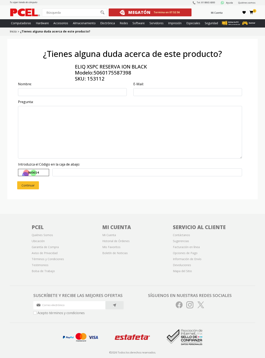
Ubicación (38, 241)
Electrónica (107, 23)
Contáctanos (181, 235)
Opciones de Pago (185, 253)
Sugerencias (181, 241)
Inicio (13, 31)
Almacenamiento (84, 23)
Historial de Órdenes (116, 241)
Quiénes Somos (42, 235)
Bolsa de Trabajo (43, 271)
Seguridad (211, 23)
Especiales (193, 23)
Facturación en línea (186, 247)
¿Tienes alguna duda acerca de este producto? (55, 31)
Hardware (42, 23)
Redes (124, 23)
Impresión (175, 23)
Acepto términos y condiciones (61, 313)
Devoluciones (182, 265)
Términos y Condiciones (48, 259)
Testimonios (40, 265)
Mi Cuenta (217, 12)
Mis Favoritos (111, 247)
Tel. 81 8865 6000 (206, 2)
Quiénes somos (246, 2)
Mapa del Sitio (182, 271)
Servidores (156, 23)
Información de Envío (187, 259)
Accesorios (60, 23)
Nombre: (25, 84)
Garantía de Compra (45, 247)
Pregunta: (25, 102)
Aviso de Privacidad (45, 253)
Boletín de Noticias (115, 253)
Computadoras (21, 23)
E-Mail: (138, 84)
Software (138, 23)
